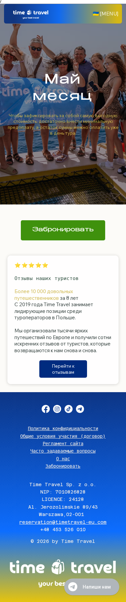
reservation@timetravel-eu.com (63, 522)
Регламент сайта (63, 443)
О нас (63, 458)
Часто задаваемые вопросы (62, 451)
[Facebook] (46, 409)
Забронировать (62, 466)
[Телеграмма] (80, 409)
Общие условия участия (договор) (63, 436)
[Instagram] (57, 409)
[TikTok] (69, 409)
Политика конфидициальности (63, 428)
